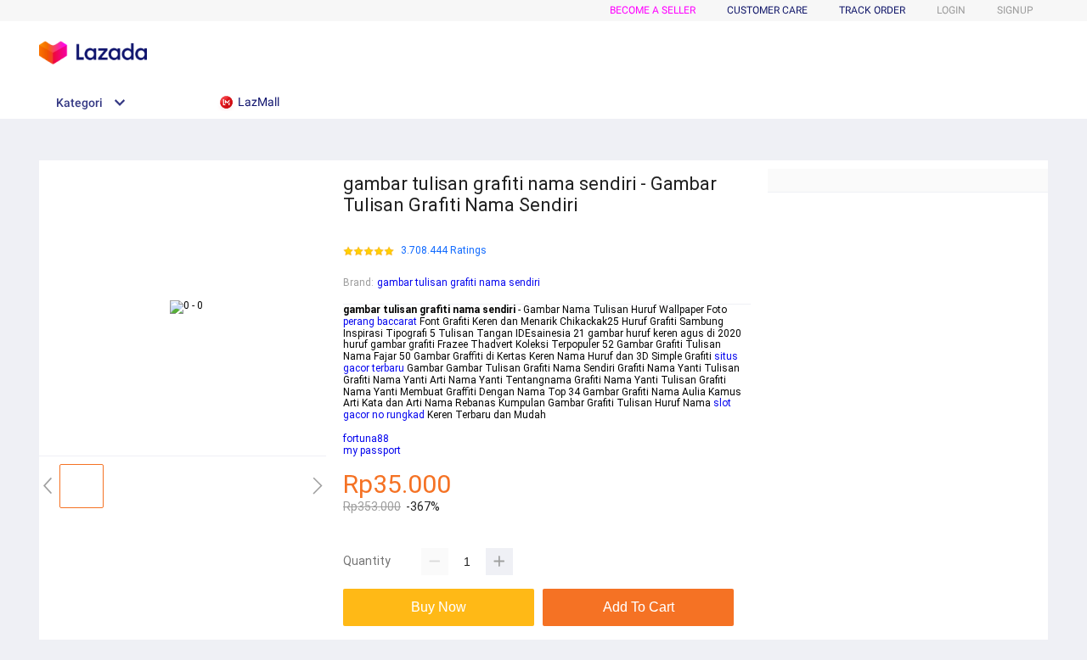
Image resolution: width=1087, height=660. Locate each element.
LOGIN (951, 10)
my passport (372, 450)
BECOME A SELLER (653, 10)
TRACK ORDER (872, 10)
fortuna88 (366, 439)
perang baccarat (380, 321)
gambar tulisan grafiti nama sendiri (458, 282)
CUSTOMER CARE (767, 10)
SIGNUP (1015, 10)
